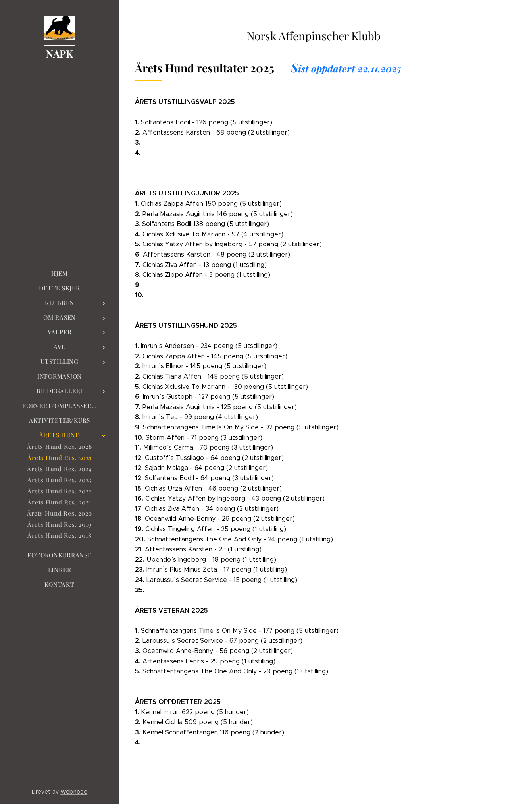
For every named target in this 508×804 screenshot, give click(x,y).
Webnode (73, 791)
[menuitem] (59, 273)
